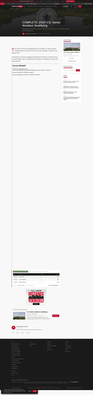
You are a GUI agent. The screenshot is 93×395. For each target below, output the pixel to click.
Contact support (15, 373)
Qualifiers (14, 364)
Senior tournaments (15, 349)
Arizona (30, 382)
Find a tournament (15, 343)
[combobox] (71, 70)
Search (78, 70)
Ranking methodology (51, 345)
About (66, 349)
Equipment (55, 6)
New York (26, 382)
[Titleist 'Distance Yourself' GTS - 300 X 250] (36, 297)
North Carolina (40, 382)
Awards (48, 347)
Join (80, 6)
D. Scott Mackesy (22, 279)
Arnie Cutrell (21, 276)
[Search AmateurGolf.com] (71, 6)
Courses (34, 6)
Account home (68, 347)
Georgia (34, 382)
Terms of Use (30, 387)
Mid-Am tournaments (16, 353)
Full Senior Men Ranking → (54, 285)
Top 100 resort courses (16, 362)
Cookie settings (57, 387)
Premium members (21, 285)
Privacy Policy (37, 387)
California (13, 382)
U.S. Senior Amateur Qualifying (71, 52)
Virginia (65, 382)
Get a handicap (15, 366)
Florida (18, 382)
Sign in (75, 6)
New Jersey (53, 382)
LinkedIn (22, 332)
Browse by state (15, 345)
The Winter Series (15, 360)
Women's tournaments (16, 351)
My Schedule (14, 368)
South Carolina (47, 382)
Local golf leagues (15, 347)
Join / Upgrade (68, 345)
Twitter (17, 332)
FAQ (12, 374)
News (51, 6)
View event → (71, 58)
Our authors (67, 351)
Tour (38, 6)
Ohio (69, 382)
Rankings (47, 6)
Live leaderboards (33, 343)
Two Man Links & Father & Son (18, 358)
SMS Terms (43, 387)
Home (23, 19)
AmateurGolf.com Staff (30, 33)
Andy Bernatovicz (22, 282)
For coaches (49, 349)
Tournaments (29, 6)
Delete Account (50, 387)
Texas (21, 382)
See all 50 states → (75, 382)
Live (44, 6)
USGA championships (16, 355)
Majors (41, 6)
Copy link (27, 332)
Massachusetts (60, 382)
